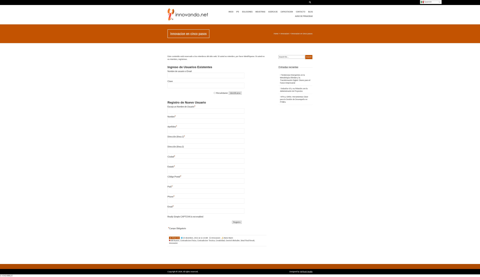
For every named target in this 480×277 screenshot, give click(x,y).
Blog (310, 11)
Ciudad (171, 157)
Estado (171, 167)
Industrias (260, 11)
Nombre (172, 117)
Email (171, 207)
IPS (237, 11)
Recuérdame (222, 93)
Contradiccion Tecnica (206, 241)
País (170, 187)
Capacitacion (287, 11)
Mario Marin (228, 238)
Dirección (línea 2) (176, 147)
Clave (170, 81)
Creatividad (220, 241)
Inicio (231, 11)
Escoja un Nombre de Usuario (181, 107)
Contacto (300, 11)
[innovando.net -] (189, 15)
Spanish (428, 2)
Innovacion (284, 34)
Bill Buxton (175, 241)
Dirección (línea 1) (176, 137)
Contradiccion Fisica (188, 241)
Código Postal (174, 177)
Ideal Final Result (247, 241)
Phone (171, 197)
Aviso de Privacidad (304, 16)
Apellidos (172, 127)
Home (276, 34)
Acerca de (273, 11)
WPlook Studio (306, 271)
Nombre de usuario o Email (180, 71)
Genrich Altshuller (233, 241)
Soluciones (247, 11)
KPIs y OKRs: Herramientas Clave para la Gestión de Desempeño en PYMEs (294, 99)
